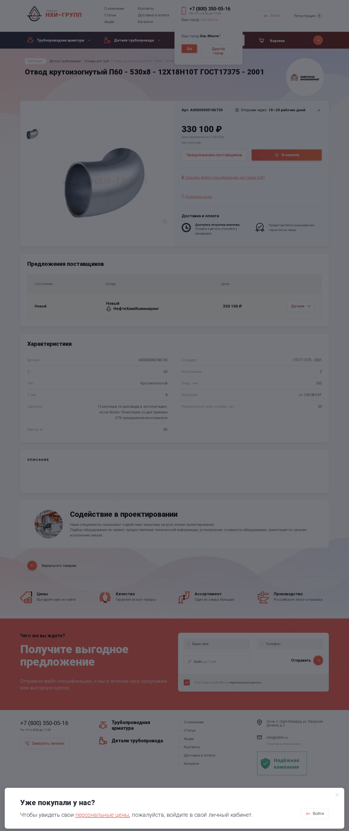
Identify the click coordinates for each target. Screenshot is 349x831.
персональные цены (102, 815)
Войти (318, 813)
